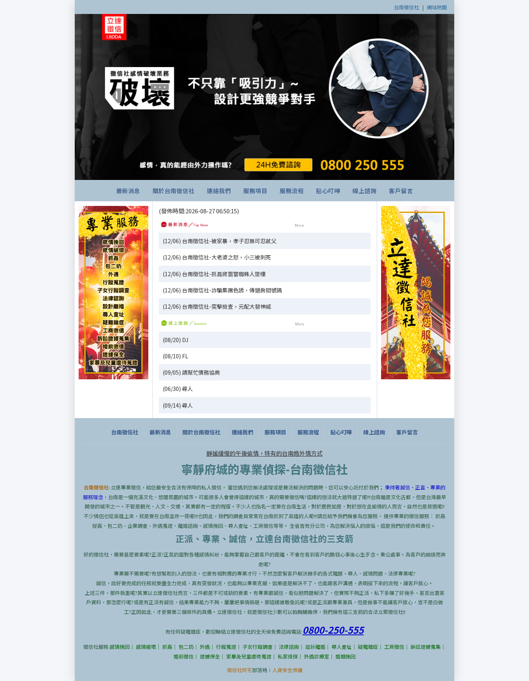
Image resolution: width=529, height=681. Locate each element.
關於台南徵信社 (174, 191)
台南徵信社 (406, 7)
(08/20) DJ (175, 340)
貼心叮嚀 (328, 191)
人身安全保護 (287, 670)
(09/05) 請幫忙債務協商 (191, 372)
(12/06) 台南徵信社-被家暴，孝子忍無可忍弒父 (220, 241)
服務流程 (292, 191)
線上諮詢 (364, 191)
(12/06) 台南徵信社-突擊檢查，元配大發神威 (217, 306)
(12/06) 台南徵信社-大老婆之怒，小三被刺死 (217, 257)
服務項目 (255, 191)
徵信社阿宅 (239, 670)
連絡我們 (219, 191)
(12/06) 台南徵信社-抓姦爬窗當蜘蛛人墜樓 (214, 274)
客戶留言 (401, 191)
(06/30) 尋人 (178, 388)
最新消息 (128, 191)
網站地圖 (437, 7)
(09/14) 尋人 (178, 405)
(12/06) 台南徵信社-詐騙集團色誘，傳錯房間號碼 (222, 290)
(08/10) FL (175, 356)
